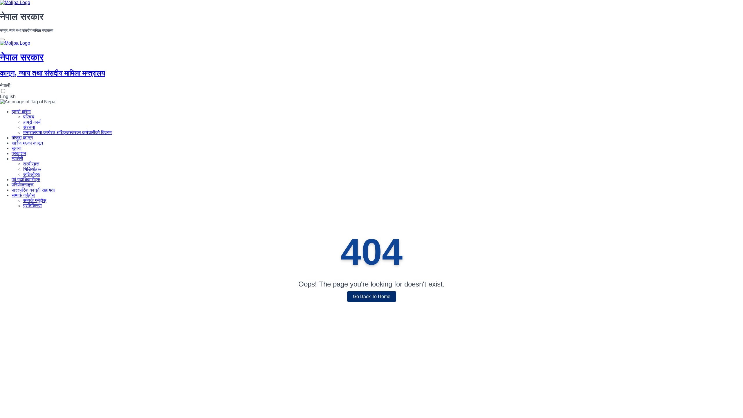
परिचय (28, 116)
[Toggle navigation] (2, 39)
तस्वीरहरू (31, 163)
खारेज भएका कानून (27, 142)
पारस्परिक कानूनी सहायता (33, 190)
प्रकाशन (19, 153)
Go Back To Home (371, 296)
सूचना (16, 148)
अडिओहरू (31, 174)
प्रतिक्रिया (32, 205)
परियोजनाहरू (23, 184)
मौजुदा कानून (22, 137)
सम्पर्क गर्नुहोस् (23, 195)
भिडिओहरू (32, 169)
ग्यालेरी (17, 158)
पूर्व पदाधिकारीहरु (26, 179)
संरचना (29, 127)
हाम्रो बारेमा (21, 111)
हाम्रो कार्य (32, 122)
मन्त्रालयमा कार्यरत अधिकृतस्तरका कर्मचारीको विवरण (67, 132)
